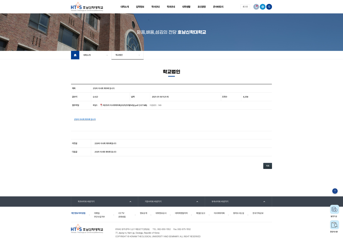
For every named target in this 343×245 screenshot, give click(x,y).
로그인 (245, 6)
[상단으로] (335, 191)
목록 (267, 166)
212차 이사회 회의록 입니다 (105, 152)
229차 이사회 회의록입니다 (105, 143)
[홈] (75, 55)
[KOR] (263, 7)
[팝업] (256, 7)
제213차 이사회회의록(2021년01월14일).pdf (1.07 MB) (124, 105)
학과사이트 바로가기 (86, 201)
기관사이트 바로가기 (153, 201)
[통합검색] (269, 7)
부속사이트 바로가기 (220, 201)
